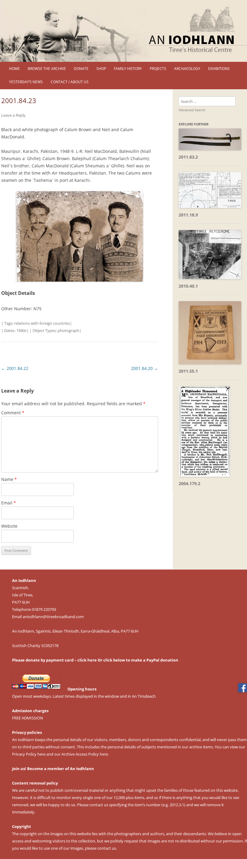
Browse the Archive (47, 68)
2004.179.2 (189, 483)
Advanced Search (192, 110)
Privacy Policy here (28, 754)
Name (9, 479)
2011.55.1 (188, 371)
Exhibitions (219, 68)
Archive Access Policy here (84, 754)
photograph (68, 330)
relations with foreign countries (42, 323)
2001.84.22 (14, 368)
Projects (158, 68)
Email (8, 503)
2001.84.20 (144, 368)
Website (9, 526)
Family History (128, 68)
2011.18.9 (188, 215)
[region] (123, 31)
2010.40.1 (188, 286)
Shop (101, 68)
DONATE (81, 68)
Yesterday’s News (26, 81)
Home (14, 68)
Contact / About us (70, 81)
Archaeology (187, 68)
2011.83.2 (188, 157)
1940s (21, 330)
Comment (12, 412)
